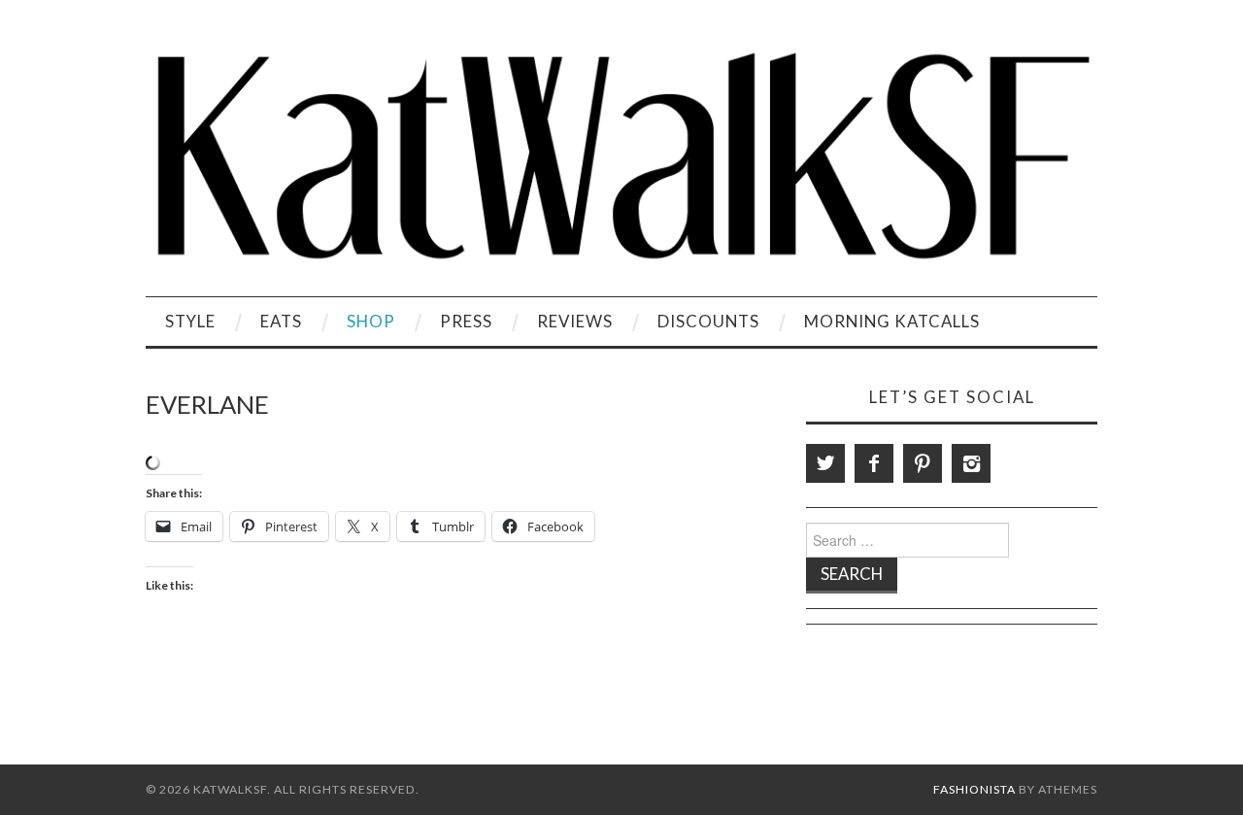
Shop (371, 321)
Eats (281, 321)
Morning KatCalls (892, 321)
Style (190, 321)
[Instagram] (971, 463)
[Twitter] (825, 463)
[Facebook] (874, 463)
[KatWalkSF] (621, 156)
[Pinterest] (922, 463)
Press (466, 321)
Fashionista (974, 789)
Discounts (708, 321)
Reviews (575, 321)
